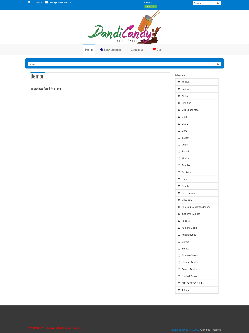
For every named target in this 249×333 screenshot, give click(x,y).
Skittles (185, 248)
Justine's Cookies (190, 213)
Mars (184, 130)
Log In (150, 6)
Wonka (185, 158)
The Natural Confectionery (195, 207)
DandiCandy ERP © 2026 (185, 329)
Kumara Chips (189, 227)
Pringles (185, 165)
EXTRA (185, 137)
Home (89, 49)
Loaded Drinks (189, 276)
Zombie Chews (189, 255)
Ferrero (185, 220)
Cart (159, 49)
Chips (184, 144)
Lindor (184, 179)
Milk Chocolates (190, 109)
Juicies (185, 290)
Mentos (185, 241)
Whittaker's (187, 82)
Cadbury (186, 89)
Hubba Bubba (188, 234)
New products (112, 49)
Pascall (185, 151)
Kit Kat (185, 96)
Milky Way (186, 200)
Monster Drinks (189, 262)
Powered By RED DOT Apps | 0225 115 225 (54, 328)
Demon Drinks (189, 269)
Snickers (186, 172)
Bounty (185, 186)
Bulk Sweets (188, 193)
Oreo (184, 116)
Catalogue (137, 49)
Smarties (186, 103)
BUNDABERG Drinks (192, 283)
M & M (185, 123)
